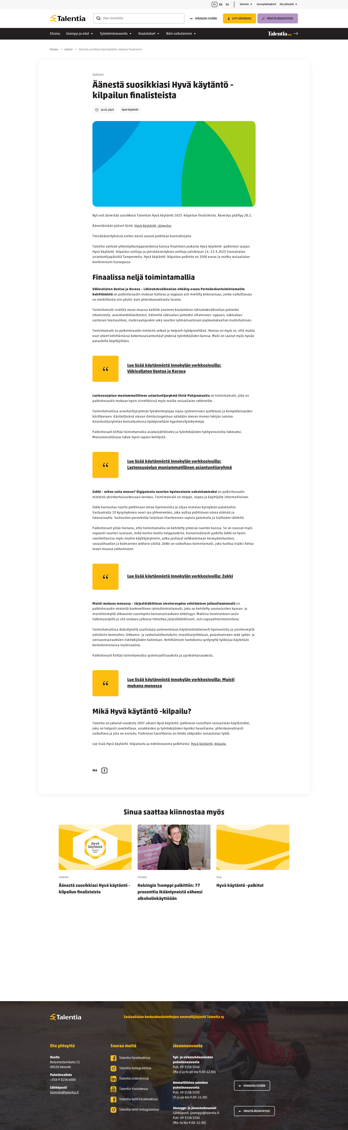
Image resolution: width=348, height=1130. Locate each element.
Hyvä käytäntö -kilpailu (208, 744)
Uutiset (69, 49)
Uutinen (98, 75)
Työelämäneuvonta (114, 34)
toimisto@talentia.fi (64, 1092)
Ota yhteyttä (287, 4)
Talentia (244, 4)
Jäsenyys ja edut (77, 34)
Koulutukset (146, 34)
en (220, 4)
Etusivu (55, 34)
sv (227, 4)
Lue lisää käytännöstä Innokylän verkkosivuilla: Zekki (180, 576)
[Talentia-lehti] (283, 34)
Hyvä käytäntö (130, 110)
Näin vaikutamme (179, 34)
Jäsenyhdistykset (266, 4)
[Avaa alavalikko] (251, 4)
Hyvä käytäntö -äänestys (152, 226)
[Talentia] (67, 18)
